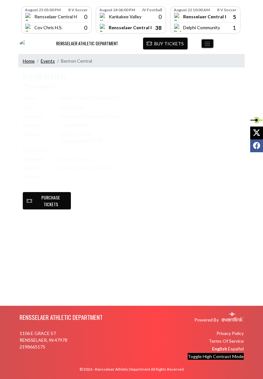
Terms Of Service (226, 341)
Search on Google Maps (83, 150)
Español (236, 348)
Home (29, 61)
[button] (165, 44)
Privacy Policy (230, 333)
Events (48, 61)
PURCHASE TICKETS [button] (50, 200)
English (219, 348)
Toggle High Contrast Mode (216, 356)
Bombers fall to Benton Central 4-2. (86, 180)
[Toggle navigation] (207, 43)
